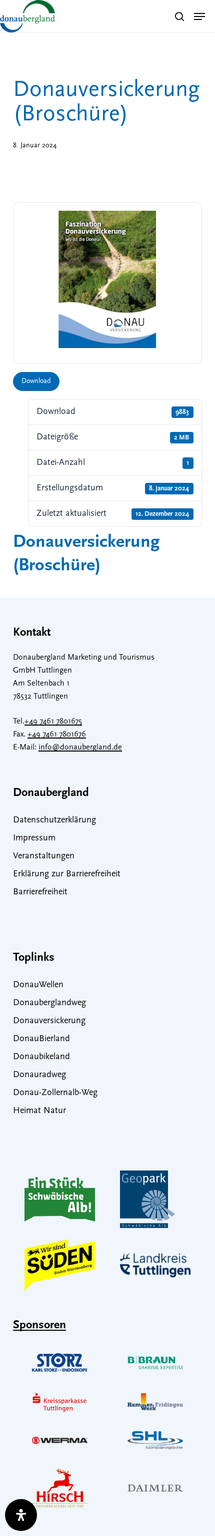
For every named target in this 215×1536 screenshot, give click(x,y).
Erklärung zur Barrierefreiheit (66, 874)
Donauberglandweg (49, 1003)
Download (36, 381)
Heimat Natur (39, 1111)
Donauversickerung (49, 1021)
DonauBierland (41, 1039)
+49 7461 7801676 (57, 735)
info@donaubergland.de (80, 748)
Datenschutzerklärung (54, 820)
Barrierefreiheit (40, 892)
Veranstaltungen (43, 856)
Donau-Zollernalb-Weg (55, 1093)
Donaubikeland (41, 1057)
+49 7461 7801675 (53, 722)
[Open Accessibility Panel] (21, 1515)
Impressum (34, 838)
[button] (199, 16)
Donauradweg (39, 1075)
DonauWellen (38, 985)
